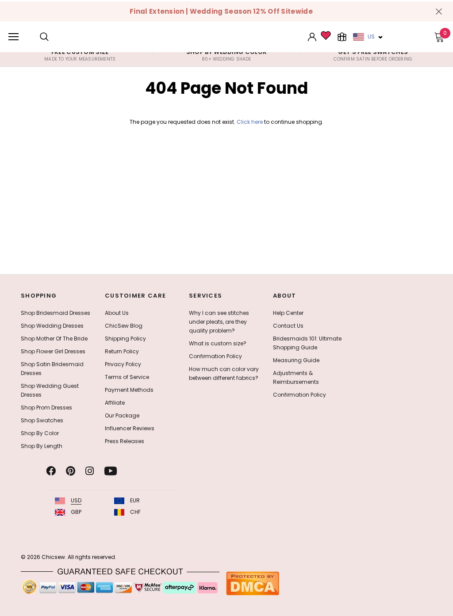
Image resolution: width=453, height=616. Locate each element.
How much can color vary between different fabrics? (224, 373)
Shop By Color (40, 433)
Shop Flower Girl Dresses (53, 351)
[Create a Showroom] (342, 36)
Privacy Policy (123, 364)
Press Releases (124, 441)
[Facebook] (51, 471)
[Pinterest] (70, 471)
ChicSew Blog (123, 325)
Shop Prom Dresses (46, 407)
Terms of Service (127, 377)
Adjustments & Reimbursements (296, 377)
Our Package (122, 415)
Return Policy (122, 351)
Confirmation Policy (215, 356)
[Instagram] (89, 471)
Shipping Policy (125, 338)
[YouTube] (110, 471)
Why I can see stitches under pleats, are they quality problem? (219, 321)
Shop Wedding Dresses (52, 325)
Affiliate (115, 402)
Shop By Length (41, 446)
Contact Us (288, 325)
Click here (250, 122)
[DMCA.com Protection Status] (252, 583)
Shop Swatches (42, 420)
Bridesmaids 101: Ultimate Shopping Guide (307, 343)
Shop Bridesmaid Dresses (55, 313)
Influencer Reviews (129, 428)
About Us (117, 313)
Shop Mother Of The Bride (54, 338)
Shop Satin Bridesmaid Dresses (52, 368)
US (371, 36)
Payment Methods (129, 390)
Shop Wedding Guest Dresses (50, 390)
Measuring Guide (296, 360)
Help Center (288, 313)
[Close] (439, 11)
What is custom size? (217, 343)
